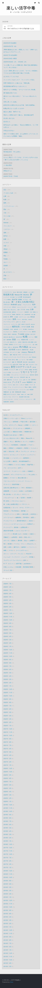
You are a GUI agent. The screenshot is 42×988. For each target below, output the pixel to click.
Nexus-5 (31, 352)
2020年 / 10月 (8, 772)
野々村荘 (6, 501)
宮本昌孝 (22, 377)
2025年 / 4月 (7, 600)
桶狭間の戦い (25, 349)
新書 (5, 239)
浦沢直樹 (32, 422)
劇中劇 (34, 367)
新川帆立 (25, 329)
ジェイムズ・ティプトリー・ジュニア (15, 557)
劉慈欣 (27, 384)
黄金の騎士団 (22, 478)
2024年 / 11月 (8, 617)
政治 (5, 279)
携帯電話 (27, 334)
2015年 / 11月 (8, 904)
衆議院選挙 (6, 401)
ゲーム (9, 387)
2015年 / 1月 (7, 927)
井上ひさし (14, 309)
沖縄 (30, 347)
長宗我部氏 (14, 445)
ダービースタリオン (8, 399)
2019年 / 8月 (7, 818)
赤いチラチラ (8, 272)
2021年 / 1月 (7, 765)
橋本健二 (20, 304)
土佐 (23, 471)
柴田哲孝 (26, 458)
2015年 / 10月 (8, 907)
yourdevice (27, 564)
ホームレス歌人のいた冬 (11, 438)
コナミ (34, 425)
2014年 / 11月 (8, 933)
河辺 (5, 375)
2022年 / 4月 (7, 716)
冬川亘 (6, 415)
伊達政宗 (19, 448)
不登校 (20, 364)
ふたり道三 (31, 292)
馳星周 (36, 375)
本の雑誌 (23, 347)
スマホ (22, 309)
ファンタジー (8, 226)
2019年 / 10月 (8, 811)
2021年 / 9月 (7, 739)
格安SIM (32, 375)
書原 (11, 354)
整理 (21, 435)
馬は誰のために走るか (10, 435)
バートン (6, 524)
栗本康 (20, 540)
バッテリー (31, 339)
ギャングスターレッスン (18, 474)
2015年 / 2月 (7, 923)
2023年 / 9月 (7, 659)
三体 (31, 312)
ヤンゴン (21, 554)
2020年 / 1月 (7, 801)
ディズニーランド (9, 521)
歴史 (5, 209)
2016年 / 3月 (7, 890)
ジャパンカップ (15, 372)
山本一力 (25, 379)
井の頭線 (12, 297)
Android (6, 223)
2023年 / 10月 (8, 656)
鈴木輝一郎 (6, 317)
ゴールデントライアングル (10, 357)
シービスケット (16, 458)
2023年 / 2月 (7, 683)
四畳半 (9, 334)
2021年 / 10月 (8, 735)
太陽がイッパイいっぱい (11, 418)
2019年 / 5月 (7, 828)
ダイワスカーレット (27, 354)
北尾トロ (10, 347)
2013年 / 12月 (8, 953)
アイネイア (12, 369)
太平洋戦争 (6, 352)
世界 (31, 394)
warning (34, 347)
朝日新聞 (21, 397)
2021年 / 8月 (7, 742)
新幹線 (16, 527)
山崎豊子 (32, 540)
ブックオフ (16, 382)
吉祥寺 (34, 387)
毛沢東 (23, 498)
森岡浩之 (14, 312)
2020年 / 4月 (7, 791)
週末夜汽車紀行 (21, 521)
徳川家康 (12, 349)
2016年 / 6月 (7, 884)
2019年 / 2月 (7, 838)
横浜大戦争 (19, 292)
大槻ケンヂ (23, 394)
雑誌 (5, 256)
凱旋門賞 (14, 299)
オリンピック (13, 352)
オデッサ (6, 540)
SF (5, 219)
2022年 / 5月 (7, 712)
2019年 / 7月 (7, 821)
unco (28, 389)
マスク (31, 384)
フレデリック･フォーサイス (12, 560)
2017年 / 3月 (7, 864)
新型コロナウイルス (10, 394)
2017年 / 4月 (7, 861)
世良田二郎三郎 (7, 382)
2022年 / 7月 (7, 706)
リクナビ (16, 399)
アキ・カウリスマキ (10, 468)
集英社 (34, 332)
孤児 (19, 324)
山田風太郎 (24, 527)
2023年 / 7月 (7, 666)
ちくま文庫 (18, 297)
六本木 (11, 329)
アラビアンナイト (27, 304)
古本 (35, 382)
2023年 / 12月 (8, 650)
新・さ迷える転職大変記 (22, 302)
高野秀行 (33, 380)
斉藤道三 (6, 537)
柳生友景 (25, 514)
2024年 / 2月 (7, 643)
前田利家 (15, 422)
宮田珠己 (12, 401)
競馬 (5, 203)
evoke (21, 491)
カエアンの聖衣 (7, 372)
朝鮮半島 (18, 314)
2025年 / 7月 (7, 590)
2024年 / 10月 (8, 620)
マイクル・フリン (19, 544)
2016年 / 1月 (7, 897)
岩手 (19, 468)
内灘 (36, 344)
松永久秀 (27, 324)
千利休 (18, 394)
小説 (5, 213)
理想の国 (15, 354)
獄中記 (6, 236)
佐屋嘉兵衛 (7, 507)
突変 (18, 309)
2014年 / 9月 (7, 937)
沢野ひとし (6, 354)
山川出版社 (28, 491)
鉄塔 (10, 547)
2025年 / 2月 (7, 607)
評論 (5, 275)
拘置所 (11, 377)
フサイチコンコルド (17, 501)
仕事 (5, 196)
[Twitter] (35, 2)
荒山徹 (31, 349)
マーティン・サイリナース (25, 399)
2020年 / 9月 (7, 775)
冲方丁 (19, 354)
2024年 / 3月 (7, 640)
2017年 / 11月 (8, 851)
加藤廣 (30, 369)
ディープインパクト (9, 322)
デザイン (24, 494)
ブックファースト (27, 344)
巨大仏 (5, 347)
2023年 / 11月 (8, 653)
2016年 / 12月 (8, 871)
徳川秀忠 (35, 369)
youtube (24, 382)
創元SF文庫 (19, 337)
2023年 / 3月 (7, 679)
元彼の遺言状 (31, 362)
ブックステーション (24, 375)
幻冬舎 (5, 387)
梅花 (5, 448)
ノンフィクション (9, 206)
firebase (34, 357)
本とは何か (32, 474)
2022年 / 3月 (7, 719)
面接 (14, 339)
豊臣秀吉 (26, 295)
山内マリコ (18, 322)
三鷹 (34, 399)
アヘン (5, 389)
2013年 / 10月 (8, 960)
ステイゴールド (7, 307)
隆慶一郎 (14, 362)
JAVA (28, 394)
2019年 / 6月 (7, 824)
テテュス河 (6, 342)
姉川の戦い (25, 319)
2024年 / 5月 (7, 633)
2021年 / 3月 (7, 758)
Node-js (30, 319)
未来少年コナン (13, 342)
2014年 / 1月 (7, 950)
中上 (11, 441)
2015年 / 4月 (7, 917)
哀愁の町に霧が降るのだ (9, 337)
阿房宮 (26, 448)
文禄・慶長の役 (8, 379)
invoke (25, 534)
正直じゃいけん (8, 567)
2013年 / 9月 (7, 963)
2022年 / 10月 (8, 696)
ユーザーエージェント (18, 524)
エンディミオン (17, 344)
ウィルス (14, 491)
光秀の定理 (15, 364)
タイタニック (14, 455)
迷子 (5, 339)
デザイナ (7, 304)
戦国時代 (30, 382)
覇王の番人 (27, 397)
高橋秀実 (26, 312)
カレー (6, 262)
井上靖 (23, 322)
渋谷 (32, 327)
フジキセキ (15, 379)
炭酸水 (6, 441)
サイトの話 (7, 216)
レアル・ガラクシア (10, 425)
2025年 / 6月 (7, 593)
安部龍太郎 (18, 392)
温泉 (27, 364)
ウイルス (33, 448)
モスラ (6, 455)
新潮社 (8, 375)
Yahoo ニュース (26, 418)
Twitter (13, 314)
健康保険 (18, 517)
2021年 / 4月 (7, 755)
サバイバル (6, 377)
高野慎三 (11, 448)
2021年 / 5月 (7, 752)
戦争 (34, 304)
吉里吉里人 (14, 334)
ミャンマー (30, 307)
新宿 (35, 307)
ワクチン (19, 319)
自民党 (19, 342)
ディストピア (8, 527)
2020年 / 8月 (7, 778)
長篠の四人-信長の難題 (27, 342)
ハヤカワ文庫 (25, 327)
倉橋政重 (6, 491)
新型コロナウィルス (21, 367)
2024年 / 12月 (8, 613)
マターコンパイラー (10, 481)
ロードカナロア (7, 362)
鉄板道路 (23, 445)
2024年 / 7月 (7, 630)
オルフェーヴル (7, 397)
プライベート (15, 397)
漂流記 (6, 249)
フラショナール (14, 375)
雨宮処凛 (28, 488)
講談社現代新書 (8, 531)
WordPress (31, 329)
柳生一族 (28, 377)
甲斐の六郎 (24, 422)
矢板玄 (32, 534)
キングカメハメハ (8, 331)
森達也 (5, 359)
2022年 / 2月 (7, 722)
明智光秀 (19, 362)
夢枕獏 (23, 392)
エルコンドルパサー (22, 307)
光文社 (31, 521)
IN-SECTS (18, 349)
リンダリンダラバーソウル (24, 331)
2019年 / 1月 (7, 841)
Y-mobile (21, 334)
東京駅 (10, 544)
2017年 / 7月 (7, 858)
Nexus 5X (29, 438)
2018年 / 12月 (8, 844)
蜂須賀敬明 (6, 329)
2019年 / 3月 (7, 834)
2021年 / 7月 (7, 745)
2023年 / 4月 (7, 676)
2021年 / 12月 (8, 729)
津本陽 (27, 309)
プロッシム (7, 422)
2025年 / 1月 (7, 610)
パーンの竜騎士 (7, 299)
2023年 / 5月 (7, 673)
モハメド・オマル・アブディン (22, 507)
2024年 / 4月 (7, 636)
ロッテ (25, 441)
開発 (36, 337)
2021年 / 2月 (7, 762)
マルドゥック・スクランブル (10, 324)
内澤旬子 (14, 307)
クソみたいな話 (8, 193)
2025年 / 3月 (7, 603)
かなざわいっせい (33, 364)
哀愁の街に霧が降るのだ (11, 488)
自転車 (23, 324)
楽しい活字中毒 (21, 7)
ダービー (21, 369)
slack (14, 384)
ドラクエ (10, 384)
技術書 (6, 265)
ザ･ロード (7, 484)
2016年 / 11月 (8, 874)
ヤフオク (25, 299)
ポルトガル (16, 377)
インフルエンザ (7, 327)
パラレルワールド (9, 498)
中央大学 (28, 554)
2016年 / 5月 (7, 887)
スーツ (20, 329)
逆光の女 (11, 451)
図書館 (6, 252)
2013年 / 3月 (7, 966)
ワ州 (30, 299)
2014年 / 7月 (7, 943)
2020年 (5, 21)
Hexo (26, 387)
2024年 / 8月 (7, 626)
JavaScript (27, 314)
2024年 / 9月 (7, 623)
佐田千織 (18, 564)
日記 (5, 190)
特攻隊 (29, 498)
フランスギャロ (7, 314)
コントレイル (22, 389)
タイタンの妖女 (20, 465)
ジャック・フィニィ (24, 481)
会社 (35, 342)
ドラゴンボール (17, 428)
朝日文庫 (25, 362)
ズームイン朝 (8, 570)
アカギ (30, 445)
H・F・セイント (9, 564)
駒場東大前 (9, 294)
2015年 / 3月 (7, 920)
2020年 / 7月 (7, 782)
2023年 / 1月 (7, 686)
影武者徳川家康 (7, 312)
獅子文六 (16, 547)
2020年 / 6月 (7, 785)
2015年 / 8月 (7, 914)
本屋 (5, 246)
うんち (20, 379)
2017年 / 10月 (8, 854)
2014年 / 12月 (8, 930)
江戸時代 (6, 344)
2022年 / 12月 (8, 689)
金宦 (5, 451)
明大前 (5, 334)
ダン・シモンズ (20, 384)
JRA (11, 317)
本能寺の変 (24, 340)
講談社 (5, 309)
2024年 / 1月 (7, 646)
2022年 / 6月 (7, 709)
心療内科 (6, 369)
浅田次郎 (16, 329)
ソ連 (33, 344)
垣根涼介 (6, 392)
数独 (17, 359)
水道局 (31, 441)
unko (30, 357)
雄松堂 (15, 461)
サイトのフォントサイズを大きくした (20, 28)
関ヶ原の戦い (7, 302)
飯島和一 (24, 547)
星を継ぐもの (17, 534)
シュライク (6, 297)
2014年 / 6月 (7, 947)
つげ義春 (16, 317)
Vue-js (14, 292)
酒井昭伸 (9, 339)
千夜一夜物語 (29, 359)
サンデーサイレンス (22, 357)
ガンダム (17, 494)
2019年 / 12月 (8, 805)
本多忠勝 (18, 567)
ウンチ (23, 455)
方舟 (29, 379)
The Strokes (15, 511)
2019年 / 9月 (7, 815)
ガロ (22, 314)
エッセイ (6, 242)
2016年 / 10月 (8, 877)
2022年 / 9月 (7, 699)
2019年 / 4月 (7, 831)
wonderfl (6, 474)
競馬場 (11, 344)
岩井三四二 (33, 334)
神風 (5, 550)
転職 (5, 199)
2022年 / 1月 (7, 725)
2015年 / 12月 (8, 900)
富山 (9, 309)
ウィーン (32, 547)
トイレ (18, 339)
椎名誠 (32, 317)
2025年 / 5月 (7, 597)
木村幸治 (33, 514)
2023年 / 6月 (7, 669)
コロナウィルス (22, 317)
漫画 (5, 233)
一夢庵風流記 (24, 352)
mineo (26, 369)
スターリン (31, 337)
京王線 (9, 359)
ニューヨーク (22, 359)
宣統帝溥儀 (15, 484)
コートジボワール (21, 550)
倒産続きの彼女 (17, 432)
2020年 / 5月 (7, 788)
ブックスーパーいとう (18, 387)
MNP (17, 369)
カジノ (5, 384)
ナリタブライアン (8, 292)
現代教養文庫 (7, 367)
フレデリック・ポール (27, 451)
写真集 (6, 259)
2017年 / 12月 (8, 848)
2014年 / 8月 (7, 940)
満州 (24, 364)
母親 (22, 438)
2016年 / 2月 (7, 894)
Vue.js (20, 425)
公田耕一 (27, 425)
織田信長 (16, 326)
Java (28, 317)
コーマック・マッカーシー (12, 471)
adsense (33, 324)
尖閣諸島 (25, 292)
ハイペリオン (8, 319)
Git (4, 544)
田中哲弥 (26, 517)
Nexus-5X (18, 295)
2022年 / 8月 (7, 702)
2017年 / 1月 (7, 867)
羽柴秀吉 (15, 331)
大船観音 (30, 471)
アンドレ (6, 445)
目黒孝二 (6, 349)
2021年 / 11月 (8, 732)
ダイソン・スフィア (10, 554)
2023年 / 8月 (7, 663)
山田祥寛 (14, 537)
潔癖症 (30, 387)
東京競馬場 (15, 347)
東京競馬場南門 (27, 297)
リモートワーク (28, 372)
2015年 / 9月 (7, 910)
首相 (19, 352)
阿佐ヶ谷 (27, 537)
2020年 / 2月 (7, 798)
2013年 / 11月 (8, 956)
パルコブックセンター (13, 389)
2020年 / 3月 (7, 795)
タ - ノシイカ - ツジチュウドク (21, 12)
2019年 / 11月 (8, 808)
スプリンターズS (8, 364)
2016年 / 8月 (7, 881)
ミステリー (7, 229)
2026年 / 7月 (7, 584)
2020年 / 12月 (8, 768)
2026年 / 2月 (7, 587)
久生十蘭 (33, 314)
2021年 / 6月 (7, 749)
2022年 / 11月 (8, 692)
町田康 (31, 389)
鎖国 (32, 517)
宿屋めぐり (35, 312)
